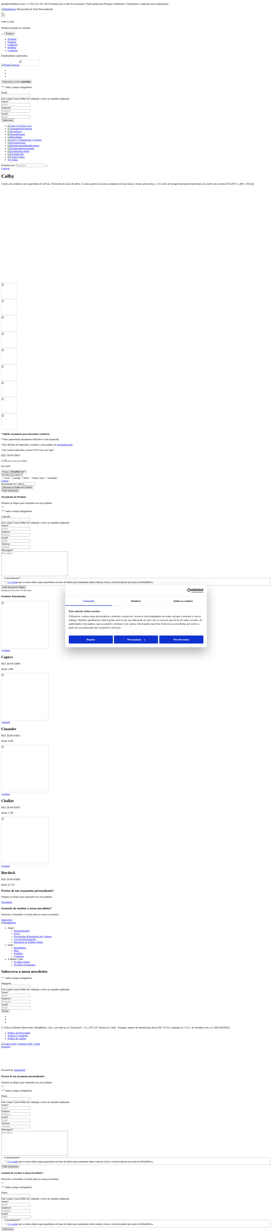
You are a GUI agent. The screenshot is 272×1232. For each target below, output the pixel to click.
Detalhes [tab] (136, 601)
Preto (26, 478)
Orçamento (6, 902)
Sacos (19, 131)
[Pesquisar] (2, 12)
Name (4, 1096)
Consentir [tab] (88, 601)
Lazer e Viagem (34, 140)
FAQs (17, 933)
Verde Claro (38, 478)
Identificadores (32, 145)
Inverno (22, 142)
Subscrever (6, 919)
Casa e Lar (26, 125)
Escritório (24, 151)
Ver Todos (13, 159)
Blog (16, 950)
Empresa (12, 42)
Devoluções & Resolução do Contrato (33, 936)
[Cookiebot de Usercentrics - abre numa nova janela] (189, 590)
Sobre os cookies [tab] (183, 601)
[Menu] (2, 34)
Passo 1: (14, 472)
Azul (7, 478)
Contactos (12, 50)
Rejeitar (91, 639)
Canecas (5, 168)
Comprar (5, 650)
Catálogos (12, 44)
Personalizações (22, 930)
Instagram (6, 983)
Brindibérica (20, 947)
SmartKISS (19, 1070)
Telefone (5, 544)
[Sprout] (14, 65)
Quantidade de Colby (12, 484)
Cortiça (21, 157)
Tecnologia (26, 128)
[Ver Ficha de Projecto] (24, 1046)
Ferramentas (28, 148)
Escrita (20, 154)
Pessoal (21, 134)
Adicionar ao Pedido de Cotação (17, 487)
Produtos (12, 39)
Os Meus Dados (22, 962)
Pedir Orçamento (10, 490)
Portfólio (12, 47)
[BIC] (29, 65)
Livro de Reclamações (25, 939)
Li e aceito (13, 582)
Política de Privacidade (19, 1033)
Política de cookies (17, 1038)
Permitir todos (181, 639)
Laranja (16, 478)
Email (4, 92)
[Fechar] (2, 506)
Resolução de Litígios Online (28, 942)
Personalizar (134, 639)
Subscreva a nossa (17, 82)
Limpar (4, 481)
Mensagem (7, 550)
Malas (19, 137)
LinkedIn (5, 516)
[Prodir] (5, 65)
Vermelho (52, 478)
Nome (5, 101)
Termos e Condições (18, 1035)
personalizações (65, 444)
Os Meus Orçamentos (24, 964)
